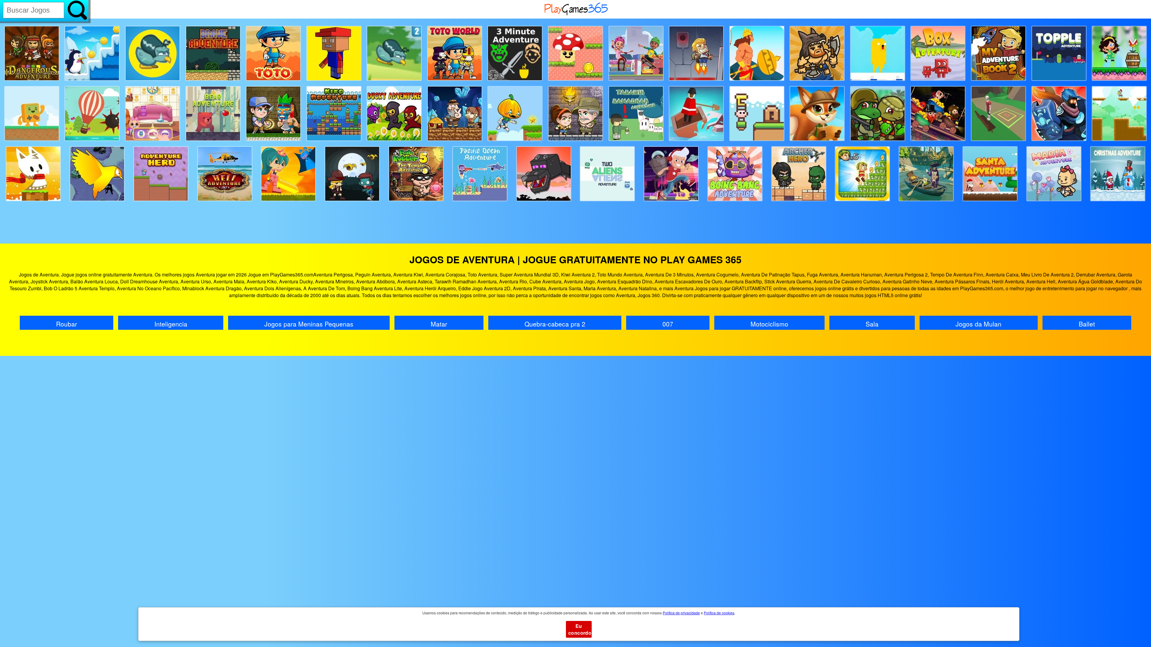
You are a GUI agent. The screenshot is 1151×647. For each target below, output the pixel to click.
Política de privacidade (681, 612)
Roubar (66, 323)
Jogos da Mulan (978, 323)
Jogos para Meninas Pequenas (308, 323)
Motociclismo (769, 323)
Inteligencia (170, 323)
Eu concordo (579, 629)
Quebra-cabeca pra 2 (555, 323)
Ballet (1087, 323)
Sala (872, 323)
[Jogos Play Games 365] (576, 14)
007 (667, 323)
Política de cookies (719, 612)
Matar (439, 323)
